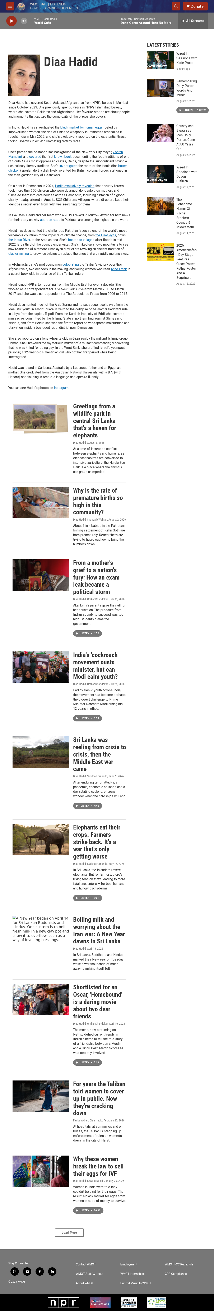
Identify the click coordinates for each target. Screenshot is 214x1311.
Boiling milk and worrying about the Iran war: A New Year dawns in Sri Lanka (99, 930)
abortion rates (50, 220)
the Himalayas (106, 235)
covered (35, 157)
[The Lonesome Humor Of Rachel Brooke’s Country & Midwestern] (160, 206)
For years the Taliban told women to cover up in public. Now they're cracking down (99, 1098)
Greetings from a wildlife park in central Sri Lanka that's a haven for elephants (94, 421)
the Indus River (19, 240)
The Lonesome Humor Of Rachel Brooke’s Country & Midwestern (185, 213)
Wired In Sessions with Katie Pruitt (186, 58)
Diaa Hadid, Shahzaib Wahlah (90, 519)
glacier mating (18, 254)
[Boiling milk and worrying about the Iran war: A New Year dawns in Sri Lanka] (41, 931)
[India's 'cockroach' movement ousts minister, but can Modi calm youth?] (41, 667)
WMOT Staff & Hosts (89, 1273)
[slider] (30, 21)
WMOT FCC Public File (179, 1264)
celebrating (70, 264)
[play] (11, 21)
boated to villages (81, 240)
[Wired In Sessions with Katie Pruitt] (160, 60)
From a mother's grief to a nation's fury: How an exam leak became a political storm (96, 577)
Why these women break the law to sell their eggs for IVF (98, 1166)
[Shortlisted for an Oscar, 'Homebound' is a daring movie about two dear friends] (41, 999)
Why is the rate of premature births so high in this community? (98, 501)
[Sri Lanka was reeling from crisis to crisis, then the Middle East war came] (41, 752)
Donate (197, 6)
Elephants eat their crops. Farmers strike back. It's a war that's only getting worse (96, 842)
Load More (69, 1233)
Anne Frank (119, 269)
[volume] (24, 21)
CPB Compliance (176, 1273)
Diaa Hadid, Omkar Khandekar (90, 599)
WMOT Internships (132, 1273)
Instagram (61, 388)
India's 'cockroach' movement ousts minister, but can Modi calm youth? (95, 665)
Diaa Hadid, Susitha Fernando (90, 776)
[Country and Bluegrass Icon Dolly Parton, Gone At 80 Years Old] (160, 133)
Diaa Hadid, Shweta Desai (88, 1180)
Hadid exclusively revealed (74, 186)
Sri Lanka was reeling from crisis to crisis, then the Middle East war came (99, 754)
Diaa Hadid (79, 442)
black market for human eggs (81, 127)
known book (63, 157)
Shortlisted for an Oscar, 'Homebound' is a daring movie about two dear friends (97, 1002)
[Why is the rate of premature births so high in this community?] (41, 502)
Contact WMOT (86, 1264)
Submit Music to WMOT (135, 1283)
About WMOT (85, 1283)
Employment (128, 1264)
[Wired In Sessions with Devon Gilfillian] (160, 174)
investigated (68, 166)
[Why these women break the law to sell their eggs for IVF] (41, 1171)
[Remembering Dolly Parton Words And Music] (160, 88)
